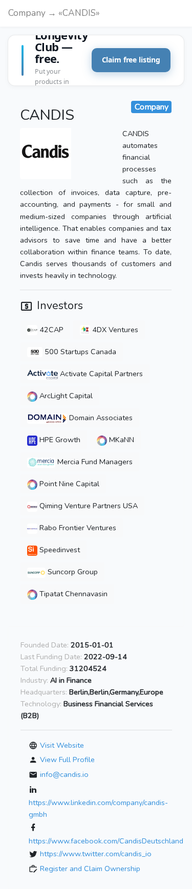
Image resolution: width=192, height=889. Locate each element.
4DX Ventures (114, 329)
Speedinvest (58, 550)
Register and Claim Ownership (90, 868)
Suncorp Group (72, 572)
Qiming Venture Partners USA (87, 506)
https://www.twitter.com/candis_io (96, 854)
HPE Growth (58, 440)
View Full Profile (67, 759)
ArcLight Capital (65, 396)
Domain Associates (100, 418)
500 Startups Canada (79, 351)
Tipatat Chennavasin (72, 594)
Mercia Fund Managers (94, 462)
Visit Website (62, 745)
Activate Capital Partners (100, 373)
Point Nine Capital (68, 484)
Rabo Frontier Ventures (76, 528)
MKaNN (120, 440)
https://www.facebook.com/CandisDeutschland (106, 841)
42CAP (50, 329)
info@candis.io (64, 774)
